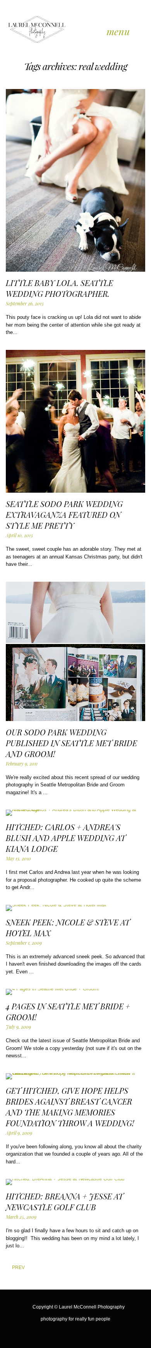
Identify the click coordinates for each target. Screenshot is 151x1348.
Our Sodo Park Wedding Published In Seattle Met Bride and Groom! (71, 743)
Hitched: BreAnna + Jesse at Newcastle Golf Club (64, 1201)
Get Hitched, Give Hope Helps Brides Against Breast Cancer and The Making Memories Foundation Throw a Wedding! (70, 1106)
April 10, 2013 (19, 535)
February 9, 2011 (22, 763)
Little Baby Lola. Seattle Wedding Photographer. (59, 288)
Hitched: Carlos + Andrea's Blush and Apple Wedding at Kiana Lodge (65, 838)
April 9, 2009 (19, 1133)
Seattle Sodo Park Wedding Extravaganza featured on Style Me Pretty (64, 514)
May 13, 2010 (18, 858)
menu (118, 31)
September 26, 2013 (25, 303)
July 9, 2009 (18, 1027)
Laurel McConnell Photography (92, 1307)
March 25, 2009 (21, 1217)
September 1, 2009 (24, 943)
